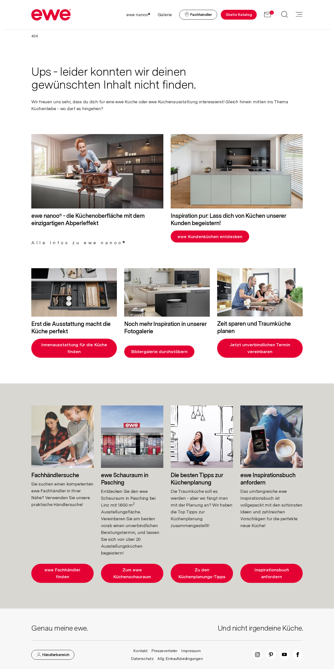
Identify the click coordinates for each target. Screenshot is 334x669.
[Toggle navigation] (299, 14)
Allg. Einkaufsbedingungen (180, 658)
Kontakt (140, 650)
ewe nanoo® (138, 14)
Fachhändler (200, 14)
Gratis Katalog (239, 14)
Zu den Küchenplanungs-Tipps (201, 573)
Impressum (191, 650)
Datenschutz (142, 658)
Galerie (165, 14)
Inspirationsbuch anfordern (271, 573)
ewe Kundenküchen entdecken (210, 236)
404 (34, 36)
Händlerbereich (55, 654)
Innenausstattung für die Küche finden (74, 348)
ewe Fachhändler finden (62, 573)
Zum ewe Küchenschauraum (132, 573)
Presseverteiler (164, 650)
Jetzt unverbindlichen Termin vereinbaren (260, 348)
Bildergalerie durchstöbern (159, 351)
